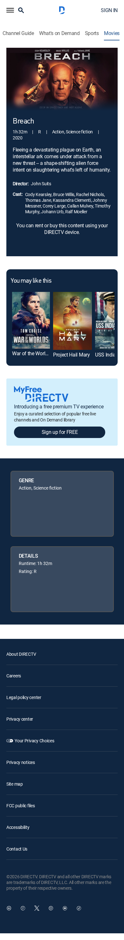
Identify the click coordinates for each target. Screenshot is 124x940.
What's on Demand (59, 33)
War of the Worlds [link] (31, 353)
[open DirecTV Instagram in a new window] (50, 908)
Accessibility (17, 827)
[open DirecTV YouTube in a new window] (64, 908)
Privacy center (19, 719)
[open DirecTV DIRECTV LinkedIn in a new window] (8, 908)
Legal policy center (23, 697)
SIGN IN (109, 10)
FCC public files (20, 805)
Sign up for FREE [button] (60, 431)
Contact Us (16, 849)
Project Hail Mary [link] (71, 354)
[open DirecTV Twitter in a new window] (36, 908)
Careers (13, 676)
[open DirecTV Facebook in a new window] (22, 908)
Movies (112, 33)
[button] (10, 10)
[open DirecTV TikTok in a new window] (78, 908)
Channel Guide (18, 33)
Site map (14, 784)
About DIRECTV (21, 654)
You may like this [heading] (31, 281)
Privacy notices (20, 762)
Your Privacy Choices (34, 741)
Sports (92, 33)
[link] (31, 320)
